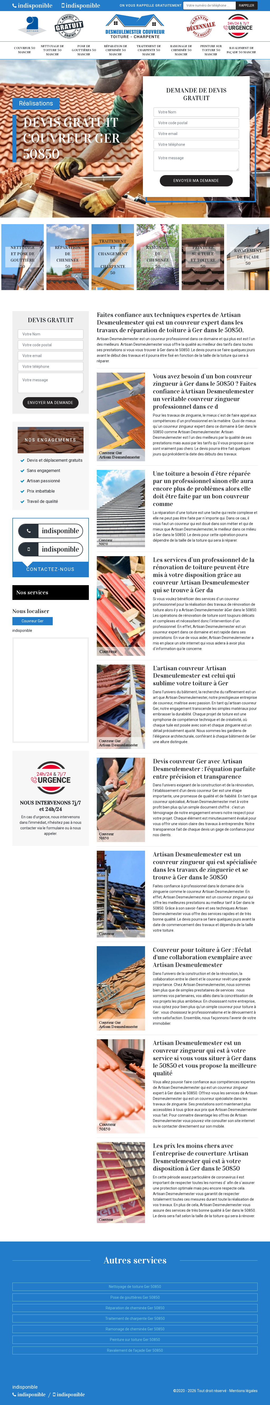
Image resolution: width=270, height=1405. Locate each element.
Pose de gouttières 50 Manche (84, 50)
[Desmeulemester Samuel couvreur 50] (135, 26)
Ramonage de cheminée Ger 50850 (135, 1329)
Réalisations (36, 103)
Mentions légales (243, 1391)
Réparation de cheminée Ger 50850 (135, 1308)
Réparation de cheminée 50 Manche (115, 50)
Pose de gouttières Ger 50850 (135, 1297)
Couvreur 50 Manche (24, 50)
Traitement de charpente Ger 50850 (135, 1318)
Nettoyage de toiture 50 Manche (52, 50)
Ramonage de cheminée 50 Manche (181, 50)
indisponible (34, 5)
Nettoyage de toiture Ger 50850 (135, 1286)
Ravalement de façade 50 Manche (241, 50)
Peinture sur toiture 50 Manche (211, 50)
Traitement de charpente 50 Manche (149, 50)
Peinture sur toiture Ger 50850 (135, 1339)
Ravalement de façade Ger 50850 (135, 1350)
